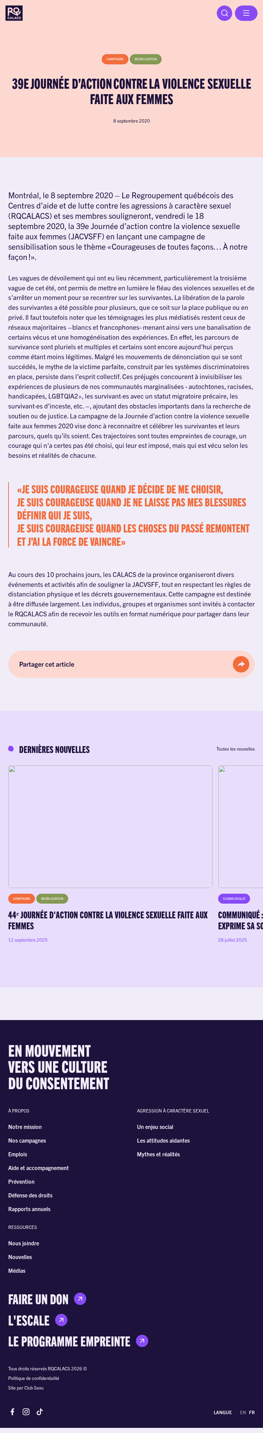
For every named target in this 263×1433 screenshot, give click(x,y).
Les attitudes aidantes (163, 1140)
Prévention (21, 1181)
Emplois (17, 1154)
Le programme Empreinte (69, 1341)
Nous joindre (23, 1243)
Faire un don (38, 1299)
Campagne (115, 59)
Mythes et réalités (158, 1154)
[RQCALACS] (14, 13)
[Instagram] (26, 1412)
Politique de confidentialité (33, 1378)
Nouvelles (20, 1256)
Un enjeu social (155, 1126)
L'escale (29, 1320)
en (243, 1412)
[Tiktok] (40, 1412)
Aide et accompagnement (38, 1167)
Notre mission (25, 1126)
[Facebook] (12, 1412)
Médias (16, 1270)
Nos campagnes (27, 1140)
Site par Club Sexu (25, 1388)
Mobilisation (146, 59)
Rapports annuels (29, 1208)
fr (252, 1412)
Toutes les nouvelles (235, 749)
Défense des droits (30, 1195)
